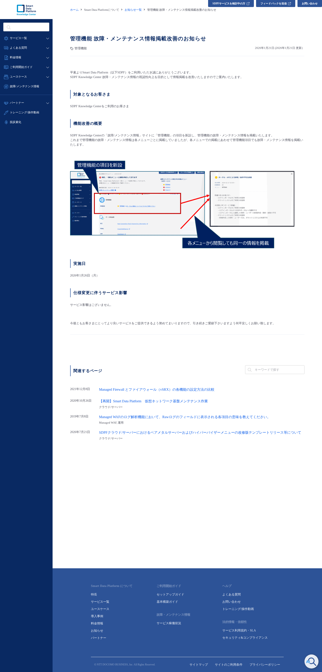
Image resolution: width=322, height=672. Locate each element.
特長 (94, 594)
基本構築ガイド (167, 601)
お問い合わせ (310, 3)
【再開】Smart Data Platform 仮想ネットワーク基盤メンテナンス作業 (153, 401)
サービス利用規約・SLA (239, 630)
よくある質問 (231, 594)
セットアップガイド (170, 594)
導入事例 (97, 616)
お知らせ (97, 630)
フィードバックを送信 (273, 3)
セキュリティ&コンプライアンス (245, 637)
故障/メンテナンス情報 (24, 86)
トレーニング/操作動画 (24, 112)
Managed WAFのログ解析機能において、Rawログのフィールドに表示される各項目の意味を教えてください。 (185, 417)
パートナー (98, 638)
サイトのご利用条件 (228, 664)
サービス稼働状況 (169, 623)
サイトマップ (198, 664)
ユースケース (100, 609)
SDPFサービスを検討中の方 (228, 3)
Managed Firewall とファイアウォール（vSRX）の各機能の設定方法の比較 (156, 390)
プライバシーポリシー (264, 664)
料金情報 (97, 623)
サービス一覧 (100, 601)
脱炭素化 (15, 122)
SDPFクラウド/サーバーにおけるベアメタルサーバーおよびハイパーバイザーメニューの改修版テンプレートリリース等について (200, 433)
